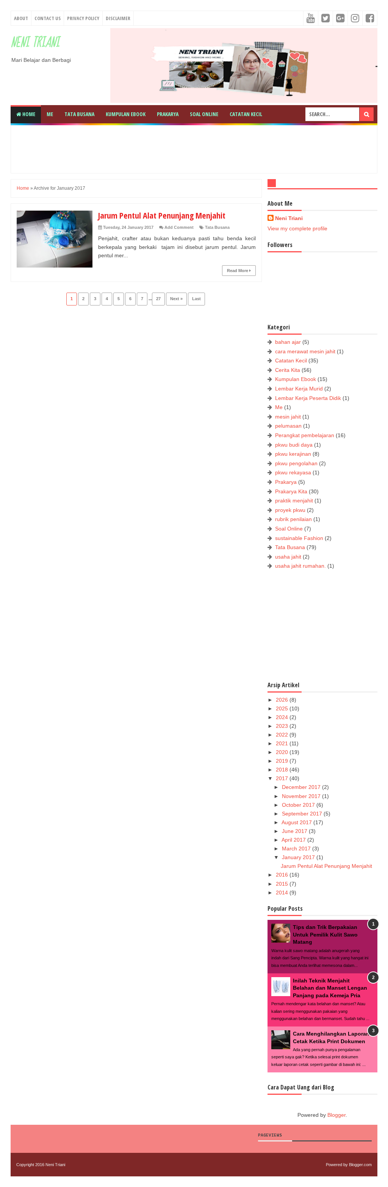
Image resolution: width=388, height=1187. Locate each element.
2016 (282, 875)
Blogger (336, 1115)
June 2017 (295, 831)
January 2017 (299, 857)
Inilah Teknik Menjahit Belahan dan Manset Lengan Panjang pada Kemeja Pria (330, 988)
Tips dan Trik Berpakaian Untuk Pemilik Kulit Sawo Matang (325, 934)
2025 (282, 708)
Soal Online (204, 114)
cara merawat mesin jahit (305, 351)
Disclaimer (118, 18)
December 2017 (302, 787)
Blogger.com (360, 1164)
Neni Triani (35, 42)
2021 (282, 743)
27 (158, 298)
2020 (282, 752)
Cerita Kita (287, 370)
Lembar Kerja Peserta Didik (308, 398)
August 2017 (297, 822)
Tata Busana (79, 114)
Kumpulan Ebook (126, 114)
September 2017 (303, 814)
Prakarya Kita (291, 491)
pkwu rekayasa (293, 472)
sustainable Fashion (299, 538)
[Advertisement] (200, 148)
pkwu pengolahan (296, 463)
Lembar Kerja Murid (299, 389)
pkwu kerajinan (293, 454)
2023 (282, 726)
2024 (282, 717)
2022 (282, 735)
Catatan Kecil (246, 114)
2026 (282, 700)
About (21, 18)
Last (196, 298)
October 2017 (299, 805)
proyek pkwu (290, 510)
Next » (176, 298)
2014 (282, 892)
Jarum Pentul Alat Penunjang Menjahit (161, 215)
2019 (282, 761)
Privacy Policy (83, 18)
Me (50, 114)
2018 (282, 770)
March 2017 (297, 848)
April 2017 (294, 840)
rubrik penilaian (293, 519)
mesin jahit (288, 417)
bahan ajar (288, 342)
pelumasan (288, 426)
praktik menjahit (294, 500)
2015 (282, 884)
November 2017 (302, 796)
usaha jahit (288, 557)
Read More (238, 270)
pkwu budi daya (294, 445)
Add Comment (179, 227)
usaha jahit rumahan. (300, 566)
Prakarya (167, 114)
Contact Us (47, 18)
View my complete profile (297, 228)
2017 (282, 778)
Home (28, 114)
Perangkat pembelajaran (304, 435)
